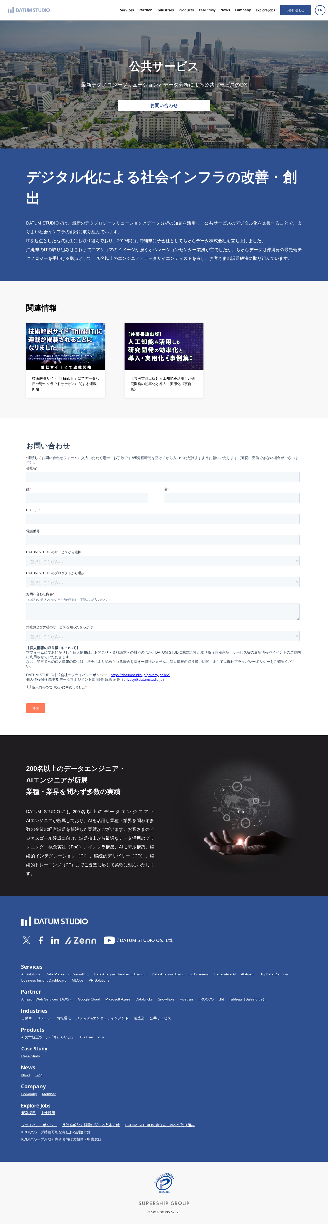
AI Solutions (30, 974)
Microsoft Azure (117, 999)
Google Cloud (89, 999)
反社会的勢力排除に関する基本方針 (91, 1125)
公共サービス (160, 1018)
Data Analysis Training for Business (180, 974)
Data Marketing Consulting (67, 974)
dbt (221, 999)
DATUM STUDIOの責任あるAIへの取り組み (160, 1125)
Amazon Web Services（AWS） (47, 999)
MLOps (78, 980)
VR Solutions (99, 980)
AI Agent (247, 974)
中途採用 (48, 1113)
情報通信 (64, 1018)
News (25, 1075)
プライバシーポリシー (39, 1125)
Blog (39, 1075)
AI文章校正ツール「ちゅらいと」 (48, 1037)
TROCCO (206, 999)
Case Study (30, 1056)
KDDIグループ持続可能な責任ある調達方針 (56, 1132)
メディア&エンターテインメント (102, 1018)
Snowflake (166, 999)
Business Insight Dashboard (44, 980)
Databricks (144, 999)
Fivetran (186, 999)
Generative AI (225, 974)
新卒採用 (28, 1113)
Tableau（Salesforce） (247, 999)
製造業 (139, 1018)
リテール (44, 1018)
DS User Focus (92, 1037)
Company (29, 1094)
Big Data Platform (274, 974)
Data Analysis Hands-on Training (120, 974)
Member (49, 1094)
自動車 (26, 1018)
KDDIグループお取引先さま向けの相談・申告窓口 (61, 1139)
